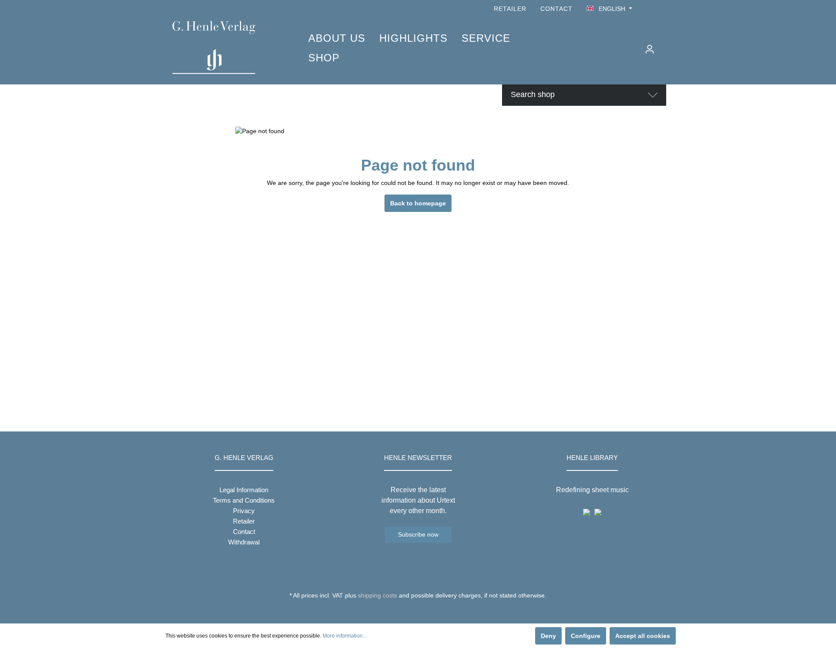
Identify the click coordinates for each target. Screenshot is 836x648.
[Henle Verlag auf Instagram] (661, 8)
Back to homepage (418, 203)
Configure (585, 635)
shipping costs (377, 595)
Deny (548, 635)
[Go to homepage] (227, 47)
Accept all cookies (642, 635)
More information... (345, 636)
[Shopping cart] (665, 46)
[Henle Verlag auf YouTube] (648, 8)
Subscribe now (418, 534)
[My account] (650, 49)
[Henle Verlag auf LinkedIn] (424, 611)
